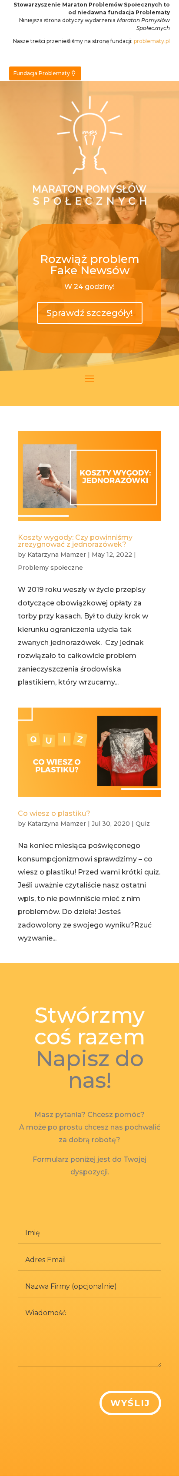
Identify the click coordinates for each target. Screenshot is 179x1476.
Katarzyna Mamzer (56, 554)
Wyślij (130, 1403)
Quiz (143, 824)
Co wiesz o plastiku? (54, 813)
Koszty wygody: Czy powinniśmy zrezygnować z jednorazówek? (75, 541)
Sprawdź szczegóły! (89, 313)
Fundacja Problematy (41, 73)
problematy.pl (152, 41)
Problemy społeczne (50, 568)
